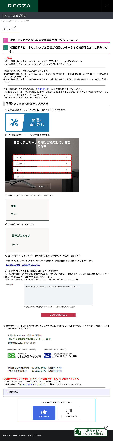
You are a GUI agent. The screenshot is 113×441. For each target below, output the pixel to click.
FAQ (18, 21)
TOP (3, 21)
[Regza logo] (19, 6)
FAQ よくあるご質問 (14, 15)
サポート (11, 21)
